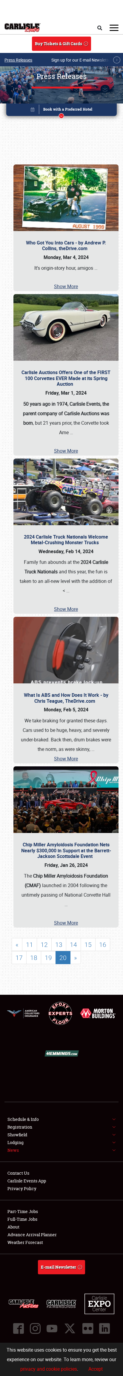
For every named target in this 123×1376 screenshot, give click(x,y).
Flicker (87, 1328)
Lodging (15, 1142)
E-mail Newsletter (58, 1267)
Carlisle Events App (26, 1181)
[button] (61, 111)
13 (58, 944)
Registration (19, 1127)
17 (19, 957)
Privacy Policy (21, 1188)
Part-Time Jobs (22, 1211)
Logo (22, 27)
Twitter (69, 1328)
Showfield (17, 1134)
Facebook (18, 1328)
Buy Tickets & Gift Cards (58, 43)
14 (73, 944)
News (13, 1150)
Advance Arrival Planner (32, 1234)
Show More (66, 286)
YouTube (52, 1328)
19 (48, 957)
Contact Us (18, 1173)
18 (33, 957)
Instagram (35, 1328)
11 (29, 944)
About (13, 1227)
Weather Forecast (25, 1242)
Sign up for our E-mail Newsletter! (82, 60)
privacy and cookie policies (48, 1369)
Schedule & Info (23, 1119)
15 (88, 944)
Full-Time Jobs (22, 1219)
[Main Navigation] (114, 28)
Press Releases (18, 60)
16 (102, 944)
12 (44, 944)
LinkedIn (104, 1328)
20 (63, 957)
